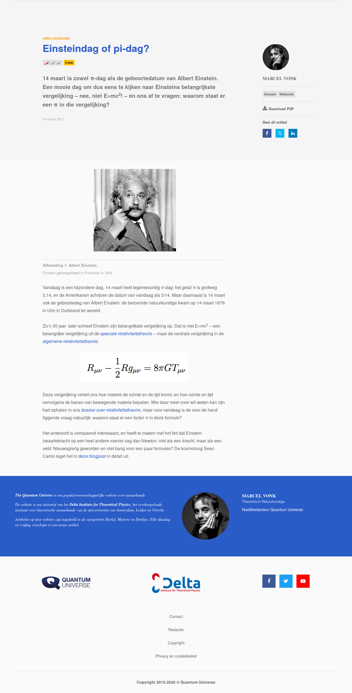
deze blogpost (92, 456)
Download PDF (281, 108)
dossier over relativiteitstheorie (111, 410)
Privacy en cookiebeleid (176, 656)
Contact (176, 616)
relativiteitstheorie (126, 333)
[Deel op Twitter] (280, 133)
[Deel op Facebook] (267, 133)
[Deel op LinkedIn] (292, 133)
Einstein (270, 94)
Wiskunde (286, 94)
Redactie (176, 629)
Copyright (176, 642)
